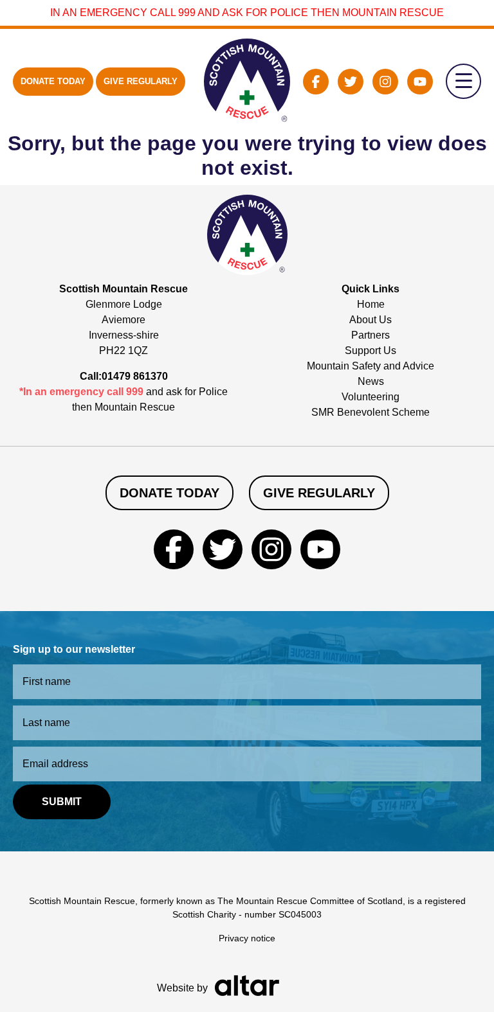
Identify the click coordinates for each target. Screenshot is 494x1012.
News (371, 381)
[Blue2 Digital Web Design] (247, 985)
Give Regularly (141, 81)
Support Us (370, 350)
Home (371, 304)
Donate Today (53, 81)
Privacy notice (247, 938)
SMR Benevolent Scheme (370, 412)
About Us (370, 319)
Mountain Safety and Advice (370, 365)
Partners (370, 335)
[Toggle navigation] (463, 81)
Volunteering (370, 396)
